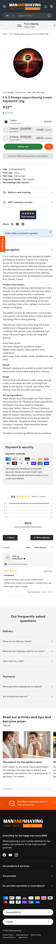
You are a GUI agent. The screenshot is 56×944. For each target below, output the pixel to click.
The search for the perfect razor (22, 762)
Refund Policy (36, 935)
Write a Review (43, 538)
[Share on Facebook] (17, 224)
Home (5, 34)
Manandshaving (15, 930)
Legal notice (23, 937)
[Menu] (4, 6)
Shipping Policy (22, 935)
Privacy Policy (8, 935)
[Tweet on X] (12, 224)
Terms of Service (9, 937)
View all (6, 725)
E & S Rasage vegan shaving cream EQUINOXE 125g (29, 34)
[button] (52, 6)
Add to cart (23, 146)
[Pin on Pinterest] (23, 224)
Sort (29, 547)
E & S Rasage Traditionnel (14, 92)
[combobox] (28, 16)
